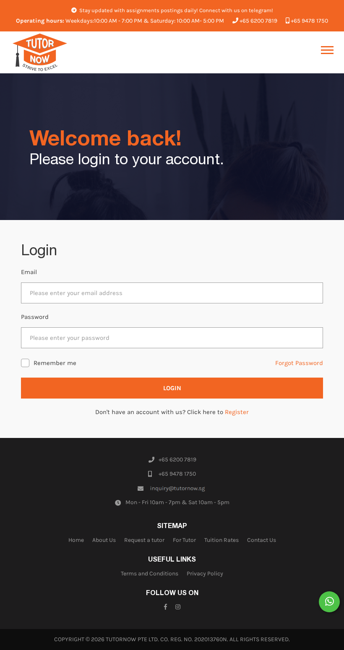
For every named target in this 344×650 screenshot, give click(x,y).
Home (76, 540)
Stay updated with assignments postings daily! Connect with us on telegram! (175, 10)
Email (29, 272)
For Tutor (184, 540)
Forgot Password (299, 363)
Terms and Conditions (149, 573)
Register (237, 412)
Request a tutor (144, 540)
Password (35, 317)
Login (172, 388)
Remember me (55, 363)
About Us (104, 540)
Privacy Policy (205, 573)
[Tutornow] (40, 52)
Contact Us (261, 540)
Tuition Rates (221, 540)
